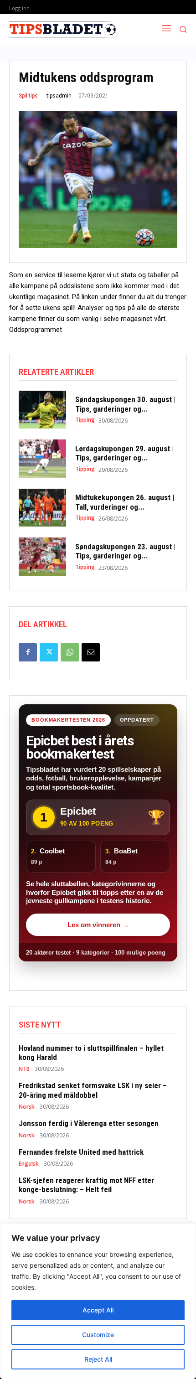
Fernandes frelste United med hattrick (81, 1152)
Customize (98, 1334)
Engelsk (29, 1164)
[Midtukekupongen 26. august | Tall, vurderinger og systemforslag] (42, 508)
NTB (24, 1069)
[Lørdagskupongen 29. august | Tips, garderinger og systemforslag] (42, 458)
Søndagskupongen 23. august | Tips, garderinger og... (125, 551)
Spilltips (28, 95)
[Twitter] (49, 652)
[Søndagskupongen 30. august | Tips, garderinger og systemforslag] (42, 410)
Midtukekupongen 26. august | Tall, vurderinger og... (124, 502)
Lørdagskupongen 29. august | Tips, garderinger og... (124, 453)
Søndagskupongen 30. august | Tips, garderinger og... (125, 404)
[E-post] (91, 652)
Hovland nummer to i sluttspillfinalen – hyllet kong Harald (91, 1052)
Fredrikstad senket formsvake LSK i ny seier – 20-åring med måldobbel (93, 1090)
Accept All (98, 1310)
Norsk (27, 1107)
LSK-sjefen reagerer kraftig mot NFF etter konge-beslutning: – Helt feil (86, 1185)
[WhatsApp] (70, 652)
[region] (98, 1301)
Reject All (98, 1359)
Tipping (85, 420)
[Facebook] (28, 652)
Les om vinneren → (98, 925)
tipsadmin (59, 95)
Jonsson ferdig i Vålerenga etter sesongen (89, 1123)
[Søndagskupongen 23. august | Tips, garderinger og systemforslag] (42, 556)
